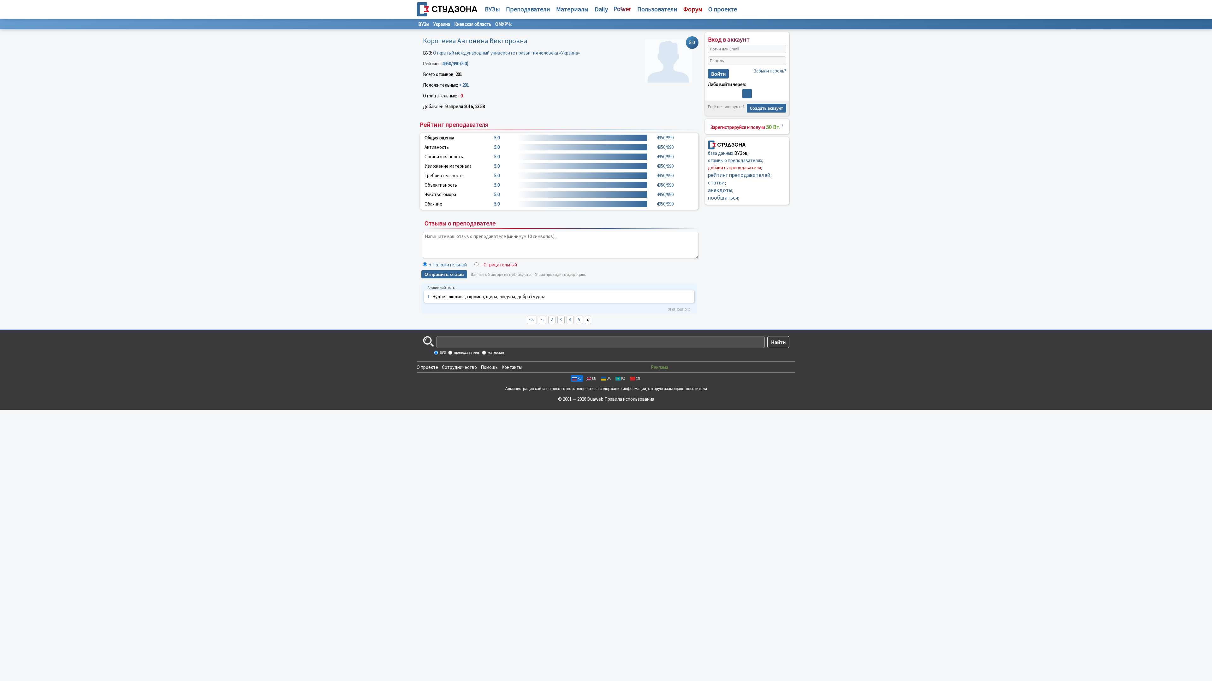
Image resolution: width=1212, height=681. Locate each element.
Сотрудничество (459, 367)
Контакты (512, 367)
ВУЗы (492, 9)
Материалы (572, 9)
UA (609, 378)
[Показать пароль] (780, 61)
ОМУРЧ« (503, 24)
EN (594, 378)
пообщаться (723, 197)
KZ (623, 378)
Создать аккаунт (766, 108)
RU (580, 378)
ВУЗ (442, 352)
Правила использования (629, 399)
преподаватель (466, 352)
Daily (601, 9)
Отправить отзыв (444, 274)
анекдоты (720, 190)
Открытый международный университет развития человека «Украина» (506, 53)
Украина (441, 24)
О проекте (427, 367)
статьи (716, 182)
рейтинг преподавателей (739, 174)
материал (495, 352)
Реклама (659, 367)
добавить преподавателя (734, 168)
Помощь (489, 367)
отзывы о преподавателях (735, 160)
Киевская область (472, 24)
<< (531, 320)
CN (638, 378)
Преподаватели (528, 9)
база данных (720, 153)
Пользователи (657, 9)
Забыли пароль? (770, 71)
